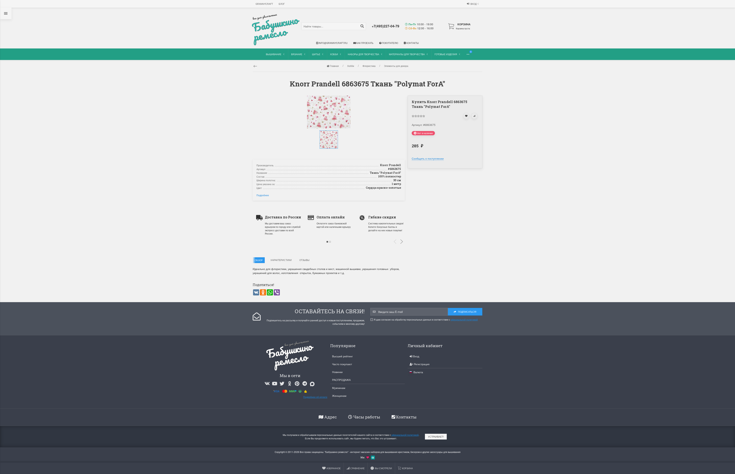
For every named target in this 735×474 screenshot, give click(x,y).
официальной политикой (464, 319)
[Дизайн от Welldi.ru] (373, 457)
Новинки (337, 372)
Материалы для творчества (407, 54)
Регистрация (421, 364)
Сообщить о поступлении (428, 158)
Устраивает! (436, 436)
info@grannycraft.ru (333, 42)
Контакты (412, 42)
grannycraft (264, 3)
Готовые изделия (445, 54)
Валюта (418, 372)
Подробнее (262, 195)
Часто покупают (342, 364)
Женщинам (339, 396)
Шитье (316, 54)
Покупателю (389, 42)
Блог (282, 3)
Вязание (296, 54)
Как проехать (364, 42)
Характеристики (281, 260)
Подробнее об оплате (315, 397)
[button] (329, 152)
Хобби (334, 54)
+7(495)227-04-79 (385, 26)
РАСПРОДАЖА (341, 380)
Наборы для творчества (363, 54)
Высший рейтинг (342, 356)
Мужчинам (338, 388)
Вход (473, 3)
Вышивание (273, 54)
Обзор (259, 260)
